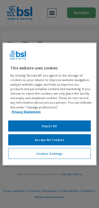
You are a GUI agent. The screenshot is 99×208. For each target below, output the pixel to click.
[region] (49, 104)
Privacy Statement (26, 111)
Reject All (49, 126)
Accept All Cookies (49, 139)
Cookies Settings (49, 153)
